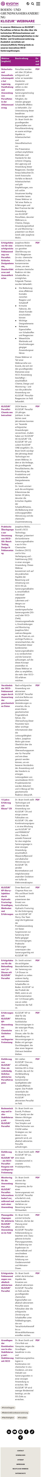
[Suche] (32, 3)
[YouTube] (14, 1432)
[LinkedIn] (9, 1432)
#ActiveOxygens (8, 1408)
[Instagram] (20, 1432)
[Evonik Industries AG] (9, 4)
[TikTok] (32, 1432)
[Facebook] (26, 1432)
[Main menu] (38, 3)
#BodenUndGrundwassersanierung (15, 1413)
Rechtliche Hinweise (20, 1469)
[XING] (20, 1437)
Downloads (20, 1455)
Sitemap (20, 1460)
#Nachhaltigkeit (8, 1418)
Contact (20, 1451)
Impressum (20, 1464)
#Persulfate (22, 1418)
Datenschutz (20, 1473)
